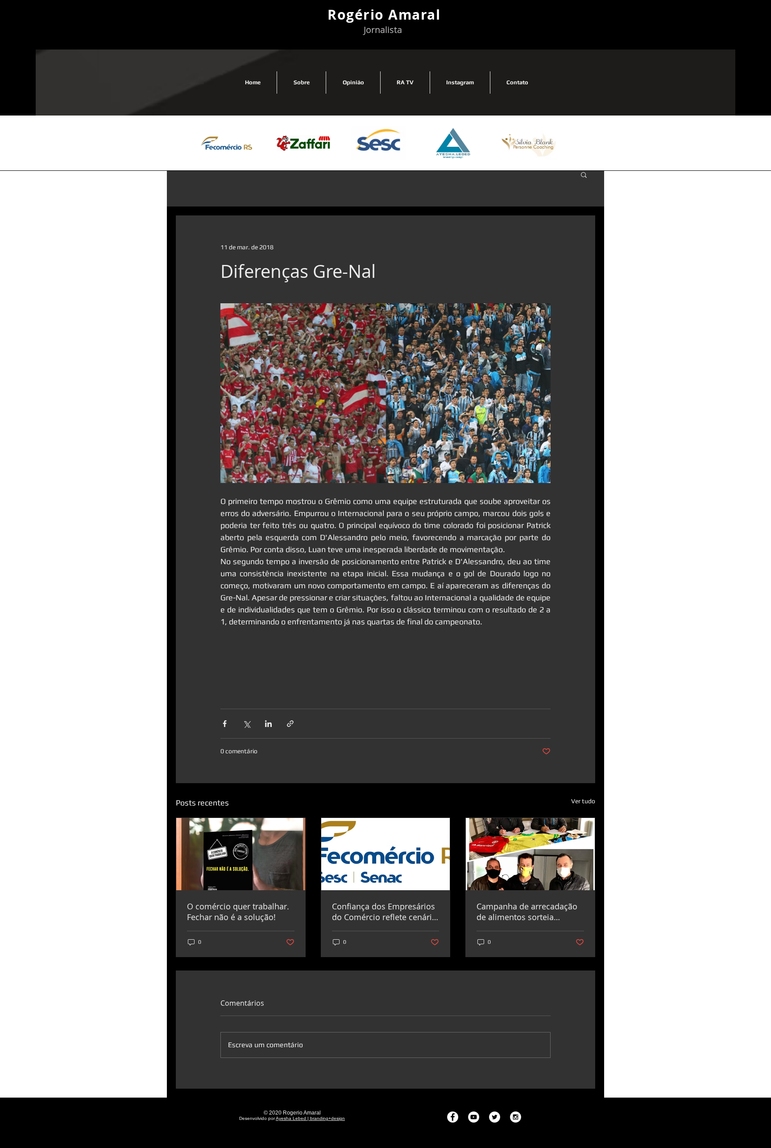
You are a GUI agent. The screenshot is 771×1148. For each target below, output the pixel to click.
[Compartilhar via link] (290, 723)
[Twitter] (494, 1117)
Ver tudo (583, 801)
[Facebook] (452, 1117)
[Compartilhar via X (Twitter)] (246, 723)
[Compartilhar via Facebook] (224, 723)
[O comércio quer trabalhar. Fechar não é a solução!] (240, 854)
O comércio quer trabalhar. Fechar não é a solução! (238, 911)
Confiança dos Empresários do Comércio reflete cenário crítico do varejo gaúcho (384, 911)
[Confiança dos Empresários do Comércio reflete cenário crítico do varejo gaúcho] (385, 854)
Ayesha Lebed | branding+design (310, 1118)
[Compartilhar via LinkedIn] (268, 723)
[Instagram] (515, 1117)
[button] (584, 174)
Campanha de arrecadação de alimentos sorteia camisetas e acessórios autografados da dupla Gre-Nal (528, 911)
